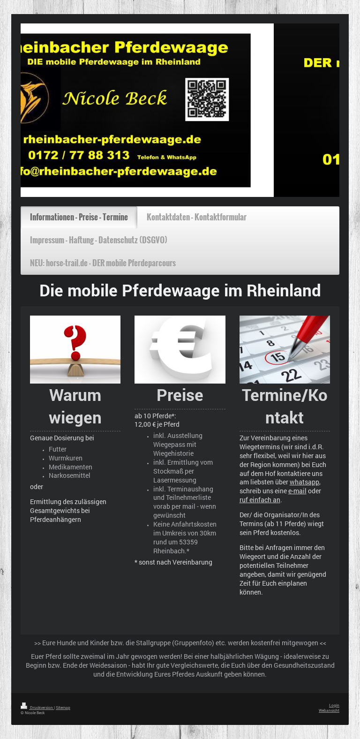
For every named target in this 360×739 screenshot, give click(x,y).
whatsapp (304, 481)
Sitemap (63, 707)
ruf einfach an (260, 499)
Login (334, 705)
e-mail (297, 490)
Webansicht (329, 710)
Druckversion (41, 707)
